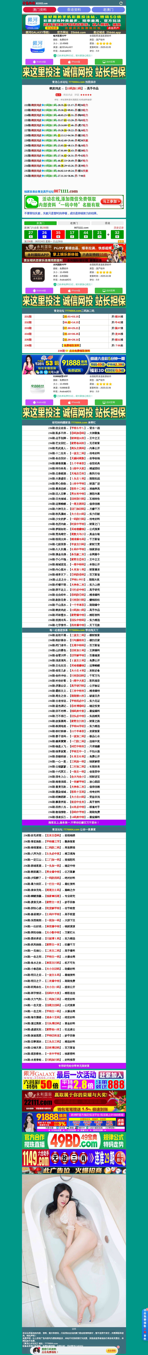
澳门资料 (40, 10)
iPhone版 (76, 61)
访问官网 (110, 61)
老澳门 (108, 10)
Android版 (41, 61)
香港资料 (74, 10)
